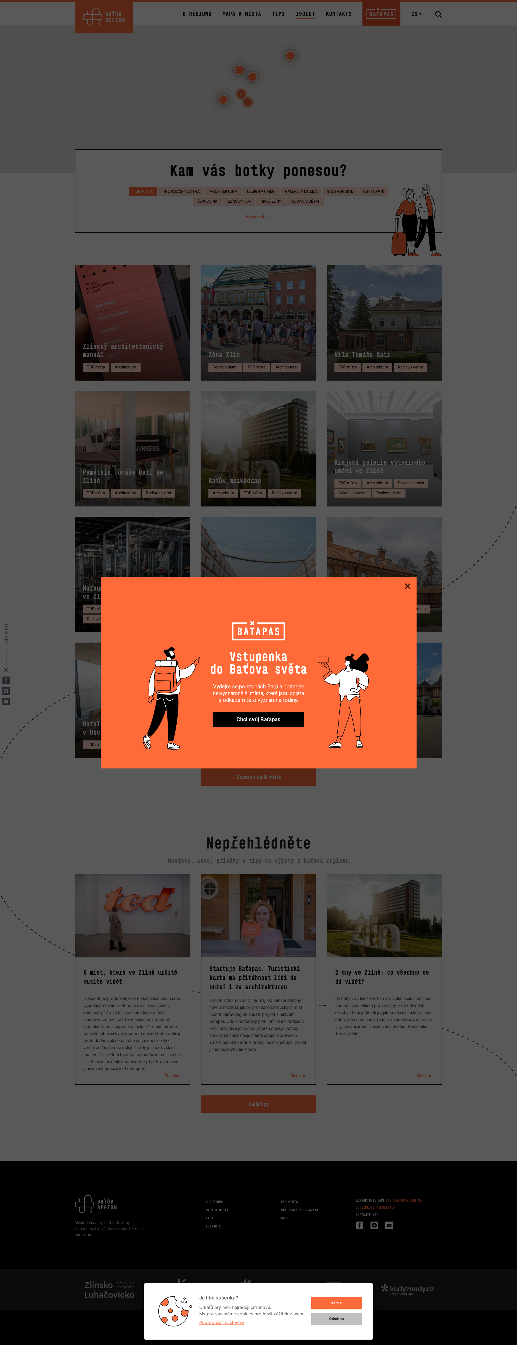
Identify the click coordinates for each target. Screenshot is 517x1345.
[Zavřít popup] (407, 586)
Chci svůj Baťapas (258, 719)
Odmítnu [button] (336, 1318)
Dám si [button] (337, 1303)
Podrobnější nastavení (221, 1322)
